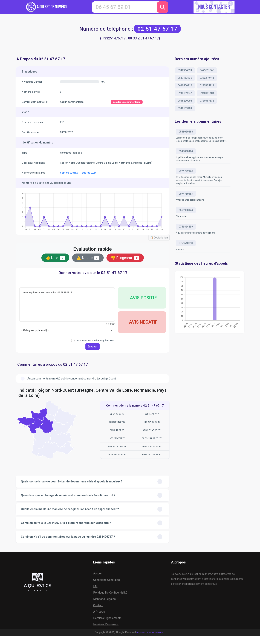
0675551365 (207, 70)
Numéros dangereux (106, 624)
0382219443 (207, 77)
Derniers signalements (107, 618)
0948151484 (207, 93)
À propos (99, 611)
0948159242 (185, 93)
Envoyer (92, 346)
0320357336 (207, 100)
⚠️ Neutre (87, 258)
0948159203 (185, 108)
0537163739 (185, 77)
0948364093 (185, 70)
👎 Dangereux (124, 258)
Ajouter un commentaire (126, 102)
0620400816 (185, 85)
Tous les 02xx (88, 172)
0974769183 (186, 170)
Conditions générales (106, 580)
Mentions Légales (104, 599)
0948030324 (186, 151)
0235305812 (207, 85)
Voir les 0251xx (69, 172)
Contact (98, 605)
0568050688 (186, 131)
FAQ (95, 586)
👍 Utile (54, 258)
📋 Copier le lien (159, 237)
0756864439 (186, 226)
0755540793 (186, 243)
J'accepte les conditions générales (95, 340)
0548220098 (185, 100)
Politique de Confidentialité (110, 592)
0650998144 (186, 210)
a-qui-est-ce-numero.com (150, 632)
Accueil (97, 573)
